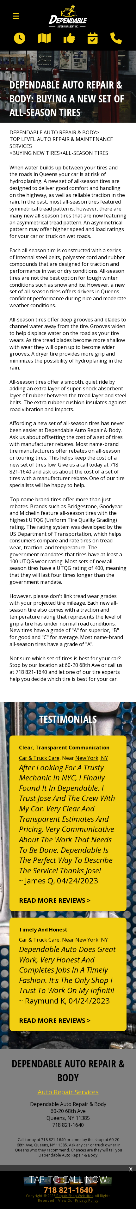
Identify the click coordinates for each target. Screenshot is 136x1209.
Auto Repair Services (68, 1092)
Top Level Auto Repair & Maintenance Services (61, 143)
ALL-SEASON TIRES (85, 153)
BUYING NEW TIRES (36, 153)
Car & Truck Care (39, 757)
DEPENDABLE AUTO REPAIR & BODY (52, 132)
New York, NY (91, 757)
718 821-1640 (31, 672)
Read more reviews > (54, 900)
